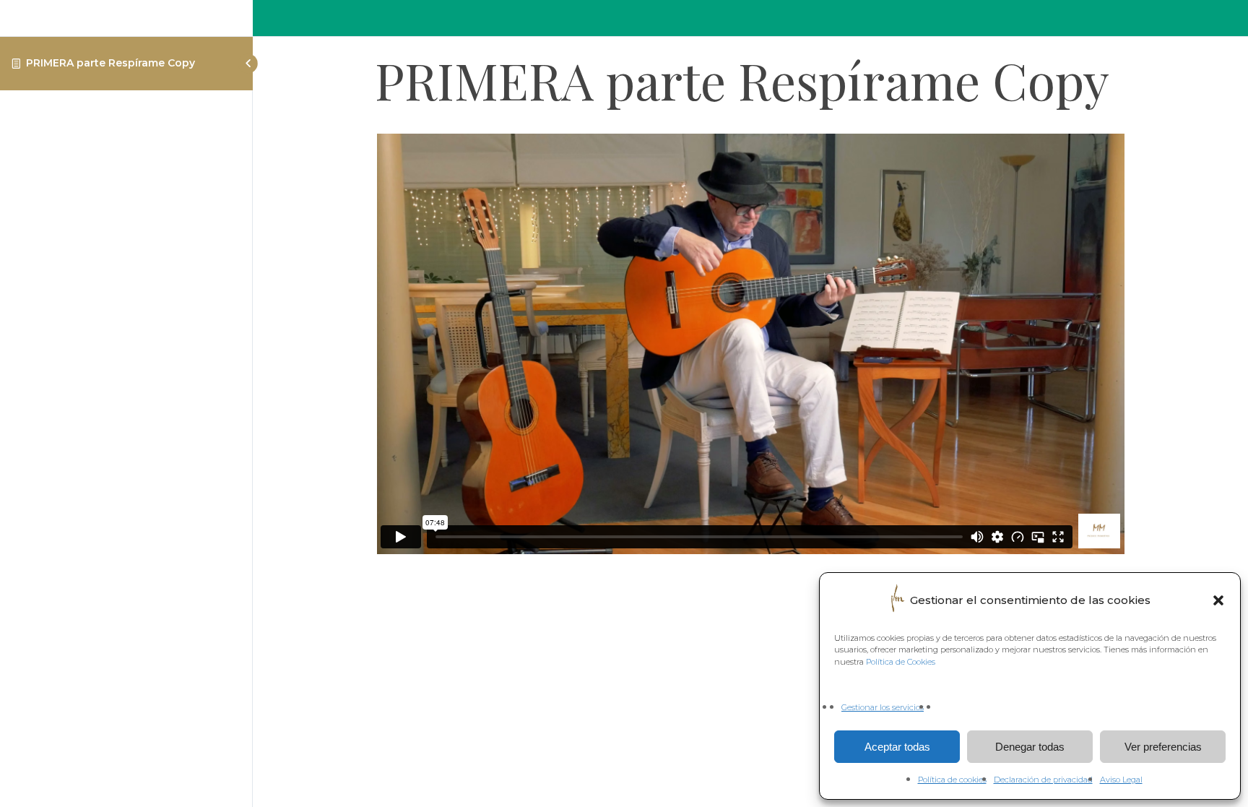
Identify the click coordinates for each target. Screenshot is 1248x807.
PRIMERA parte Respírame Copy (110, 62)
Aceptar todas (897, 747)
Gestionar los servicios (882, 707)
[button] (1218, 600)
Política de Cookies (900, 662)
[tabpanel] (750, 346)
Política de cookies (952, 779)
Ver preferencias (1163, 747)
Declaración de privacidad (1043, 779)
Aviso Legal (1121, 779)
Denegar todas (1030, 747)
